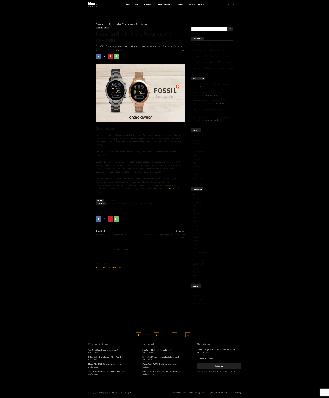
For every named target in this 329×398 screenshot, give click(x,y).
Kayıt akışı (197, 295)
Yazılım (196, 275)
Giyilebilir (108, 24)
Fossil (143, 203)
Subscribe (219, 366)
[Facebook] (228, 5)
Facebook (146, 335)
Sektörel (196, 256)
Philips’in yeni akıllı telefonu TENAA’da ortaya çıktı (213, 62)
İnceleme (197, 225)
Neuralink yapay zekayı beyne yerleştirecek (113, 234)
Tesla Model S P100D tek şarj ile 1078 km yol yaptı (213, 68)
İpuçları (196, 233)
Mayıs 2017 (198, 155)
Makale (196, 237)
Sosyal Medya (199, 264)
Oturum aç (197, 291)
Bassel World (133, 203)
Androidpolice (110, 200)
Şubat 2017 (197, 167)
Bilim (195, 194)
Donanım (197, 202)
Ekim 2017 (197, 140)
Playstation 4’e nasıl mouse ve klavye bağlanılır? (212, 84)
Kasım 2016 (198, 178)
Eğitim (195, 206)
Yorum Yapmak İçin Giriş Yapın (108, 267)
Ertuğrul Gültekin (106, 50)
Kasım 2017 (198, 136)
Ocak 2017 (197, 170)
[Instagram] (233, 5)
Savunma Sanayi (200, 252)
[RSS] (174, 334)
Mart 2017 (197, 163)
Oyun (195, 248)
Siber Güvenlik (199, 260)
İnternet (196, 229)
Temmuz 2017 (199, 147)
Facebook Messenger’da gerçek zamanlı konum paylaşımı (165, 235)
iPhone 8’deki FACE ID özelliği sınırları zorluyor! (211, 56)
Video (195, 267)
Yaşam (196, 271)
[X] (239, 5)
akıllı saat (110, 203)
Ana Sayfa (99, 24)
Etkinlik (196, 214)
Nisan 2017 (197, 159)
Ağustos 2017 (198, 143)
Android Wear (121, 203)
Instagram (164, 335)
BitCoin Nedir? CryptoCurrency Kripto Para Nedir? (212, 50)
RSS (180, 335)
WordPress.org (199, 303)
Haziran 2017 (198, 151)
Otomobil (197, 244)
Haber (106, 27)
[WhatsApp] (116, 56)
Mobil (195, 240)
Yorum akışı (198, 299)
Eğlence (196, 210)
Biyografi (196, 198)
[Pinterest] (110, 56)
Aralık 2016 (197, 174)
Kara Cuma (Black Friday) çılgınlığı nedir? (209, 44)
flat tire (172, 188)
